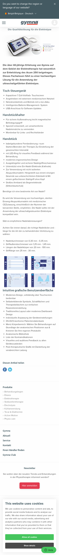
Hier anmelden (29, 485)
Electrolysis (9, 405)
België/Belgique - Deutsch (20, 13)
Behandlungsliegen (13, 391)
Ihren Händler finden (13, 450)
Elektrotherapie (11, 398)
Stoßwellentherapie (13, 401)
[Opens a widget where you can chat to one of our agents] (48, 550)
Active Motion (11, 415)
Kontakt (7, 445)
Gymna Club (9, 454)
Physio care (9, 418)
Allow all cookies (29, 537)
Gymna (6, 430)
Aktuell (6, 435)
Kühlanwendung (12, 408)
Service (6, 440)
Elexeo (7, 395)
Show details (29, 545)
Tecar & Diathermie (13, 412)
